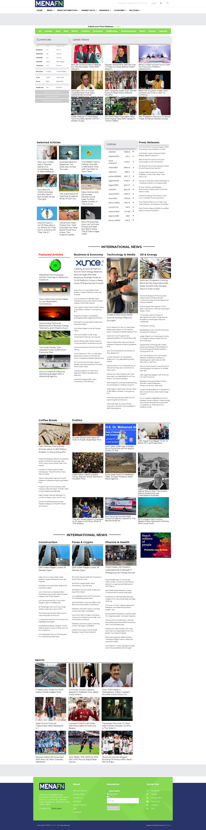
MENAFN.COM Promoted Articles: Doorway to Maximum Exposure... (53, 277)
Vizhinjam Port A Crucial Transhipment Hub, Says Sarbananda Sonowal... (82, 93)
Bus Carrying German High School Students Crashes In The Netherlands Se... (120, 518)
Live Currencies (52, 96)
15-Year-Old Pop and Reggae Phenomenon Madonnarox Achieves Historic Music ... (153, 189)
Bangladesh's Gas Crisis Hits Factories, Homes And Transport (154, 331)
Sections (134, 10)
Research (104, 10)
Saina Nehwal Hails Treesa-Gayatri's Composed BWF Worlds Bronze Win (88, 342)
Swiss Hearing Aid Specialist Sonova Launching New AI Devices (121, 399)
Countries (119, 10)
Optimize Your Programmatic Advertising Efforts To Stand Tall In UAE (121, 337)
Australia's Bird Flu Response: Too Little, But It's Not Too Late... (68, 165)
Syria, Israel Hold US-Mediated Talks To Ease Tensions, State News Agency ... (119, 476)
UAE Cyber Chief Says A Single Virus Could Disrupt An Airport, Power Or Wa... (119, 448)
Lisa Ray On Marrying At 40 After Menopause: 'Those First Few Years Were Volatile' (52, 472)
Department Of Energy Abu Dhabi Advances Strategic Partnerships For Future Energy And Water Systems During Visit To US (154, 348)
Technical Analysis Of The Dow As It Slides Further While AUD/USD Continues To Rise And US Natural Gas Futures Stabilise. (154, 299)
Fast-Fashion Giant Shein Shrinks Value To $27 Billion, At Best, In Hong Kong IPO (88, 309)
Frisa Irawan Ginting (147, 326)
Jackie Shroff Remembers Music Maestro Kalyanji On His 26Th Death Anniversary (52, 504)
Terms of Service (80, 791)
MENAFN (168, 825)
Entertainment (128, 31)
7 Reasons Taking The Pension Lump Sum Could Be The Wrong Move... (153, 197)
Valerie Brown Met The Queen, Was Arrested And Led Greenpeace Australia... (152, 493)
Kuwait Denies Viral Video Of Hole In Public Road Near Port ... (87, 439)
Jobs (75, 809)
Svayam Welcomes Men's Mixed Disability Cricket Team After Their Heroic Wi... (152, 174)
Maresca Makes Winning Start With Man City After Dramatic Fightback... (50, 759)
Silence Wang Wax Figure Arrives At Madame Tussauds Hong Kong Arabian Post (121, 344)
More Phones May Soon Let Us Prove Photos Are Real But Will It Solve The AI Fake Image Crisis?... (90, 228)
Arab (58, 31)
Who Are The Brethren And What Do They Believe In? (121, 352)
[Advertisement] (103, 19)
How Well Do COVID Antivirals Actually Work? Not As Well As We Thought (120, 647)
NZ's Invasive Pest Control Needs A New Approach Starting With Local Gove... (153, 521)
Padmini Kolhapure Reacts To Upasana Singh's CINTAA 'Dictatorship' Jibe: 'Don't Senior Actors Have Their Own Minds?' (53, 462)
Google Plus (156, 798)
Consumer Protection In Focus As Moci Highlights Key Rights (53, 620)
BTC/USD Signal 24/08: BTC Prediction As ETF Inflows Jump (87, 578)
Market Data (88, 10)
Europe (48, 31)
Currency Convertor (52, 92)
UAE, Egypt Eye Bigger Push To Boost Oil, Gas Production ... (153, 442)
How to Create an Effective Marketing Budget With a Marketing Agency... (52, 374)
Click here (56, 808)
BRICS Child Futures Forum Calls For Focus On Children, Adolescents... (154, 67)
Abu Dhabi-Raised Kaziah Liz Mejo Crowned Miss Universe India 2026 (118, 591)
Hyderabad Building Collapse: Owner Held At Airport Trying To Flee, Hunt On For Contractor (53, 628)
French (152, 31)
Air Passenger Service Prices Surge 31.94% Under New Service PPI (52, 608)
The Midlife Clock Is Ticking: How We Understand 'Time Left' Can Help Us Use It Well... (90, 167)
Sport (142, 31)
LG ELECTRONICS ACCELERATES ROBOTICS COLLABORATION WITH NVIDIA (120, 359)
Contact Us (77, 798)
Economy (98, 31)
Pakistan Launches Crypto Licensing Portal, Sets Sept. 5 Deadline (86, 610)
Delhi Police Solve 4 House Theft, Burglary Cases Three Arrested (84, 631)
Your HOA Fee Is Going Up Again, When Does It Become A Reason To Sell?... (154, 148)
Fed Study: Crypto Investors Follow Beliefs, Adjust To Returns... (152, 154)
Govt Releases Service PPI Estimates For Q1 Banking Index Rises (53, 635)
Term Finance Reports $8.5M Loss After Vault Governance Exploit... (154, 209)
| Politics (85, 31)
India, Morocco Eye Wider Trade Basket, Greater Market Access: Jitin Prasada (88, 292)
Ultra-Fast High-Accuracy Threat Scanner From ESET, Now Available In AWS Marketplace (121, 406)
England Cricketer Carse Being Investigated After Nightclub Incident (88, 317)
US (40, 31)
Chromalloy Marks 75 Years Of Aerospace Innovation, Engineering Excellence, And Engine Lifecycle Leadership (153, 318)
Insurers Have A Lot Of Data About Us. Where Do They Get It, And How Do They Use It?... (46, 227)
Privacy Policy (79, 794)
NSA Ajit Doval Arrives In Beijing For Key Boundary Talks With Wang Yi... (86, 67)
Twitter (154, 794)
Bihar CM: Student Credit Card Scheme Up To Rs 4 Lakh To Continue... (153, 93)
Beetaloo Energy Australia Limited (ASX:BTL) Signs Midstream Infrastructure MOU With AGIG (153, 383)
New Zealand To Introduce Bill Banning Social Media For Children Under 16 (122, 384)
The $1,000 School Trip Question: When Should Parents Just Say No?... (154, 167)
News (49, 10)
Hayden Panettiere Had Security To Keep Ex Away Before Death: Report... (120, 67)
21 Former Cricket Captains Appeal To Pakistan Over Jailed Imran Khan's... (83, 692)
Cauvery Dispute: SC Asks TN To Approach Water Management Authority (86, 373)
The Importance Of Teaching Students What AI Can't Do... (68, 196)
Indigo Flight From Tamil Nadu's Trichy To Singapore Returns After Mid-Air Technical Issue (154, 338)
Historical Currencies (52, 101)
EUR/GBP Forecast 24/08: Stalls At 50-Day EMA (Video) (88, 323)
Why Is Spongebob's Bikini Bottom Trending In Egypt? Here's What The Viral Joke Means (119, 639)
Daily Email (155, 801)
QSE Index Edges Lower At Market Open (87, 329)
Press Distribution (67, 10)
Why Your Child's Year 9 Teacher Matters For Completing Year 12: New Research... (46, 167)
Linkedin (154, 805)
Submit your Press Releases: (101, 26)
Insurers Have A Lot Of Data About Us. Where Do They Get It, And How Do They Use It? (121, 368)
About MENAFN (80, 805)
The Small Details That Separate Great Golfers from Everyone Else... (52, 349)
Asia (66, 31)
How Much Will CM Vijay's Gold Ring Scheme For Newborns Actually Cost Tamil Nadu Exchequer (86, 617)
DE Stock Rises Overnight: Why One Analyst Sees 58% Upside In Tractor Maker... (120, 118)
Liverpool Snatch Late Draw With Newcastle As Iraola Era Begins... (82, 725)
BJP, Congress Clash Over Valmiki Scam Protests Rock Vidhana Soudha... (120, 93)
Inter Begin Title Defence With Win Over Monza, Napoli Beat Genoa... (83, 759)
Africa (75, 31)
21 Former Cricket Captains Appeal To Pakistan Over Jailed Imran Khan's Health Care (119, 607)
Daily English (114, 791)
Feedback (77, 812)
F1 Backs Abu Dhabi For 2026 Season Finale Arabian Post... (49, 691)
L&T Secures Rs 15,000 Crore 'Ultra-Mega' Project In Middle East (52, 602)
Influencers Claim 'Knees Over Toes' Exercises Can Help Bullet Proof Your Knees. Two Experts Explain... (68, 229)
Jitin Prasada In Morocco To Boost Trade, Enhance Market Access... (154, 117)
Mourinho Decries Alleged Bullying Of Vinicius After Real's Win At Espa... (117, 759)
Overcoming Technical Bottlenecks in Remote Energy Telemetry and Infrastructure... (54, 325)
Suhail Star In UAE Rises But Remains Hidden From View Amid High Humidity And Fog (120, 599)
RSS (153, 809)
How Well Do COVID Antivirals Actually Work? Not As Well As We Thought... (46, 194)
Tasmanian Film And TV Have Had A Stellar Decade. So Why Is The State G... (116, 725)
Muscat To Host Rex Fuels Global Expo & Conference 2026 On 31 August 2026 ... (154, 182)
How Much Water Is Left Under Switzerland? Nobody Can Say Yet (87, 336)
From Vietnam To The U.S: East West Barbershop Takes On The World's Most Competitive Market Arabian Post (89, 356)
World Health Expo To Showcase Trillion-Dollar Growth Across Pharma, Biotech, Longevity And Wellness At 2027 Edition (119, 583)
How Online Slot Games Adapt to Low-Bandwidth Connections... (53, 301)
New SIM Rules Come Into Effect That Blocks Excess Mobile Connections (86, 603)
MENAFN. (53, 825)
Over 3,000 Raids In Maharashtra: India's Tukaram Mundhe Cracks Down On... (116, 692)
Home (39, 10)
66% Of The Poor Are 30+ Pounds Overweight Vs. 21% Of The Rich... (151, 161)
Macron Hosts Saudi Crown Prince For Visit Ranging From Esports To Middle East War (154, 368)
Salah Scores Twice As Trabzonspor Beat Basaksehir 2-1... (49, 725)
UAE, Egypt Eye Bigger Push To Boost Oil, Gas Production (154, 376)
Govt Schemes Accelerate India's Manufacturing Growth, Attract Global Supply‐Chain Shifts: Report (88, 301)
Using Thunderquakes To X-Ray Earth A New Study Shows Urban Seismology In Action (155, 392)
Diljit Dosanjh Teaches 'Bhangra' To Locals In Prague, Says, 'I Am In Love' (52, 496)
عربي (154, 3)
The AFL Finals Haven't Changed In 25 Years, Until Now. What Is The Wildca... (87, 521)
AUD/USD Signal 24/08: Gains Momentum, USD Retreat (85, 380)
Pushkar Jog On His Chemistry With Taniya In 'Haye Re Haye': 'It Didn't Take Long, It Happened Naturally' (53, 489)
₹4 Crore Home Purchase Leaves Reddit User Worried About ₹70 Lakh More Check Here (88, 364)
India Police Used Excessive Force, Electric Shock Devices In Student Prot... (87, 476)
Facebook (155, 791)
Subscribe (113, 808)
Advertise (77, 801)
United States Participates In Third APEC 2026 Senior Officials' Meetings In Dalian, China (155, 308)
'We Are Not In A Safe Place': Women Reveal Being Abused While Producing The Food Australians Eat (120, 622)
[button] (161, 3)
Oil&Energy (112, 31)
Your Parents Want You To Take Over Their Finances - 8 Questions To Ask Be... (154, 203)
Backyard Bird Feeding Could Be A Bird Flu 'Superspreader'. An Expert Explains (120, 615)
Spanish (163, 31)
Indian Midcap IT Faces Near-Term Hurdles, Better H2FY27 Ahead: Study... (85, 118)
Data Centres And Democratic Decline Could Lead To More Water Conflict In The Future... (89, 198)
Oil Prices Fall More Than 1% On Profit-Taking (88, 348)
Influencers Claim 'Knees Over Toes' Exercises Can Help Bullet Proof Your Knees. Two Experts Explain (121, 376)
